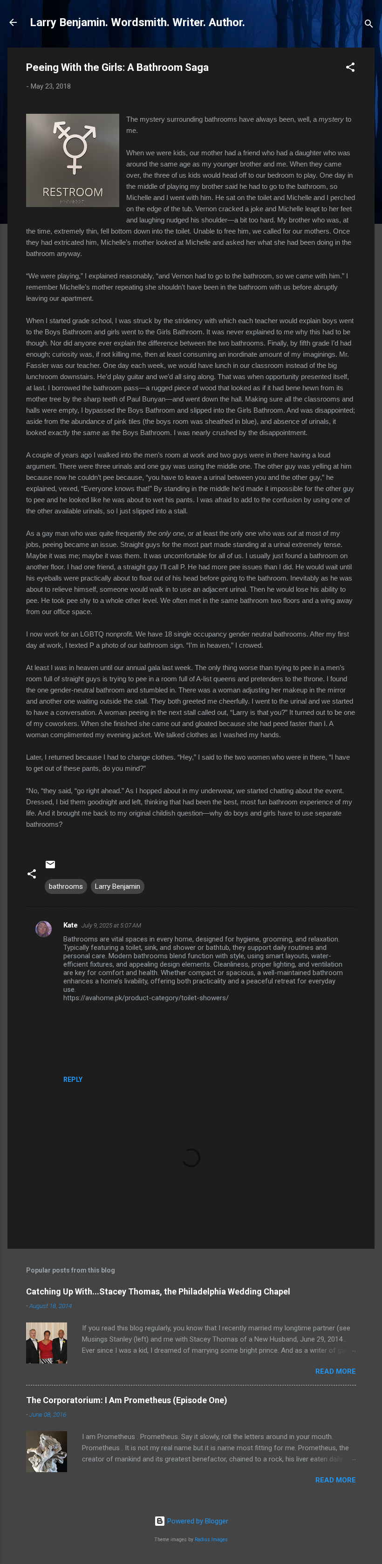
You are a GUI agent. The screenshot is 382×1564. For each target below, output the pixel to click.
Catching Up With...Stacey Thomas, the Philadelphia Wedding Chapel (158, 1291)
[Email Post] (50, 868)
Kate (70, 925)
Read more (335, 1371)
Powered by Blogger (196, 1521)
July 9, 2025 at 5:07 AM (111, 925)
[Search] (369, 25)
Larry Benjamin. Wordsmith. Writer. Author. (137, 22)
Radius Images (211, 1539)
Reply (72, 1079)
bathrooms (66, 886)
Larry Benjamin (117, 886)
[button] (350, 69)
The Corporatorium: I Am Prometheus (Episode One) (126, 1400)
